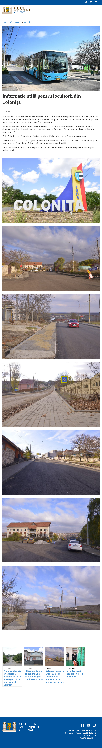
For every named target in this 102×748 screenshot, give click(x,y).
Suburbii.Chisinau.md (11, 22)
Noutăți (26, 22)
